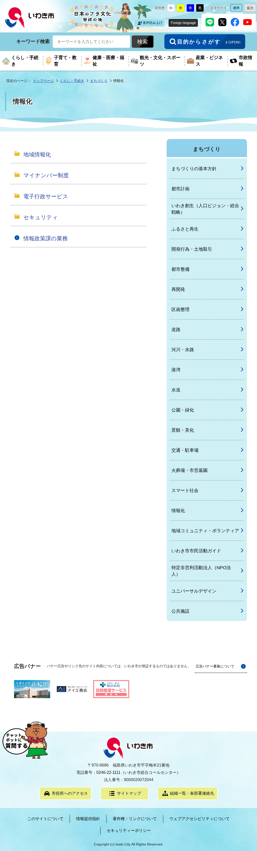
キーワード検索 (33, 41)
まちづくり (99, 81)
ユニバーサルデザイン (194, 591)
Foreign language (183, 23)
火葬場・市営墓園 (189, 470)
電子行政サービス (45, 196)
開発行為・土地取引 (191, 249)
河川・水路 (182, 349)
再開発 (178, 289)
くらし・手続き (72, 81)
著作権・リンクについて (135, 819)
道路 (175, 329)
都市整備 (180, 269)
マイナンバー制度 (46, 175)
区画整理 (180, 309)
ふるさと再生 (185, 229)
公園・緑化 (182, 410)
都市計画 (180, 188)
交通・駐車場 (185, 450)
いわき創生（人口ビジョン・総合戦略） (205, 209)
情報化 (178, 510)
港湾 (175, 369)
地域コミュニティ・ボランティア (205, 530)
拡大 (251, 9)
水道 (175, 389)
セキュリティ (40, 217)
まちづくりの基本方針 (194, 168)
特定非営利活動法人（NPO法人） (201, 571)
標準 (237, 9)
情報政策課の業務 (45, 238)
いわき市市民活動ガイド (196, 550)
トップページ (43, 81)
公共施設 (180, 611)
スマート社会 (185, 490)
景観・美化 (182, 430)
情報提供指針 (88, 819)
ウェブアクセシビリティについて (199, 819)
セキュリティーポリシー (129, 830)
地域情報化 (37, 154)
